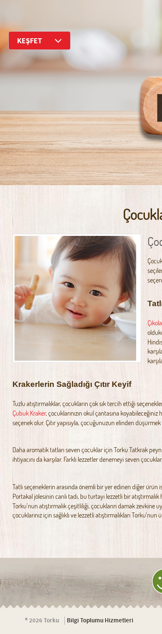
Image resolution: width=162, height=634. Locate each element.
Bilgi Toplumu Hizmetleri (100, 621)
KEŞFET (29, 41)
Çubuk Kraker (29, 413)
